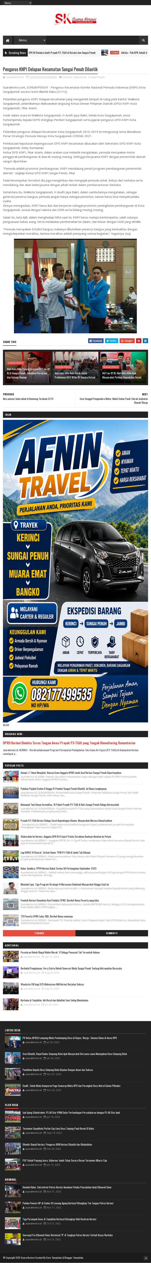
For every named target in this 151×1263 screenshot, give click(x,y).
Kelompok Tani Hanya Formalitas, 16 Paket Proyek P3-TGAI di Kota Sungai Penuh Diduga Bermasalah (70, 805)
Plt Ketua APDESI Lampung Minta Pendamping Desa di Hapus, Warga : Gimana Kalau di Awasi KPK (70, 1038)
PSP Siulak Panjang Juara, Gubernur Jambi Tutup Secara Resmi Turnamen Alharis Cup (65, 1160)
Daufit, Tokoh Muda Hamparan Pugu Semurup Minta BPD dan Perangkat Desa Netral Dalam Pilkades (72, 1086)
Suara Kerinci (28, 1257)
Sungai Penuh (96, 77)
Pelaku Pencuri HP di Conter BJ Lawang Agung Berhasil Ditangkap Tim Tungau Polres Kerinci (68, 1203)
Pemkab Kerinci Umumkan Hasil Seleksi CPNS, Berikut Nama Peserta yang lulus (60, 900)
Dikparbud (80, 77)
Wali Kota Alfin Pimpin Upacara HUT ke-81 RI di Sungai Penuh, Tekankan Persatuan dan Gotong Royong (28, 373)
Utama (86, 52)
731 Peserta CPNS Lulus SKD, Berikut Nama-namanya (47, 916)
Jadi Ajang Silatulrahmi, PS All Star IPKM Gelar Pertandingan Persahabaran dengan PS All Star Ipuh (71, 1112)
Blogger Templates (73, 1257)
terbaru (39, 933)
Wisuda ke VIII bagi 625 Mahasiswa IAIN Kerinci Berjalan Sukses (52, 984)
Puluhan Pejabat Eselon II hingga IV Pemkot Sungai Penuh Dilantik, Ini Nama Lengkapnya (64, 789)
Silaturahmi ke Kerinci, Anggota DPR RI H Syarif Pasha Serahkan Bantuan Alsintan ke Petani (66, 836)
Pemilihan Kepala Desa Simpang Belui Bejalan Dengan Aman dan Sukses (58, 1070)
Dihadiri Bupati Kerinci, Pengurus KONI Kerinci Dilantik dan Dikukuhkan (57, 1144)
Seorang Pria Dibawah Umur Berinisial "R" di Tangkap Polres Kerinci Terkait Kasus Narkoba (68, 1235)
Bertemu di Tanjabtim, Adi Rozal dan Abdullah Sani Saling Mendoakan (54, 1000)
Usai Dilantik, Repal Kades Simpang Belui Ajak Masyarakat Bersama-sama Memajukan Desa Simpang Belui (75, 1054)
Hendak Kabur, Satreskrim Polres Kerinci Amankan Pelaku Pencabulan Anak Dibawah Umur (67, 1187)
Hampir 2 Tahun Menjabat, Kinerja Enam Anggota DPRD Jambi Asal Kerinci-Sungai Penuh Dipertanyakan (71, 773)
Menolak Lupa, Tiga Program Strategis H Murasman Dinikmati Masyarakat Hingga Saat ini (65, 884)
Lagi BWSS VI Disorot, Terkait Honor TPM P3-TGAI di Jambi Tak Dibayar (56, 852)
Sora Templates (54, 1257)
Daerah (67, 77)
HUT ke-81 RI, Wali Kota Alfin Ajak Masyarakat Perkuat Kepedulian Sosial (121, 375)
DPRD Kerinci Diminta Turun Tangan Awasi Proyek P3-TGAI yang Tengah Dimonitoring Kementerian (69, 742)
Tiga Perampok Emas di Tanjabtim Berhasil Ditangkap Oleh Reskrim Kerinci (59, 1219)
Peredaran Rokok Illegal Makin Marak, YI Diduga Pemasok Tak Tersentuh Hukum (60, 952)
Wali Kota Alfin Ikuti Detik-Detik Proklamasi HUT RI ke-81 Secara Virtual (75, 375)
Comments (112, 933)
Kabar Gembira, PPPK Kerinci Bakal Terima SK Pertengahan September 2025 (59, 868)
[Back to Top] (146, 1258)
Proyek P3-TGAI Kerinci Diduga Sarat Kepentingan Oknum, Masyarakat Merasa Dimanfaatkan (66, 820)
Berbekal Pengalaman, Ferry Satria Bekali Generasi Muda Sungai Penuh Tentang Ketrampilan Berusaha (71, 968)
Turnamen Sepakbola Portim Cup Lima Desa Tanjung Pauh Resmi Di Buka (58, 1128)
